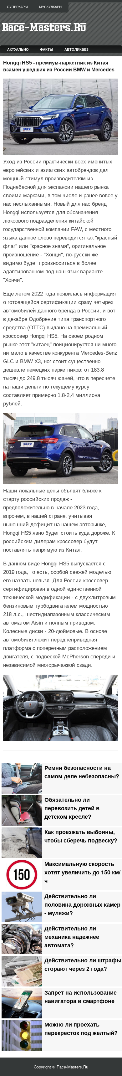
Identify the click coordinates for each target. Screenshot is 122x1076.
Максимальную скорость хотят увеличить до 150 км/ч (82, 872)
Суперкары (17, 7)
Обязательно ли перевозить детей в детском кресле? (71, 807)
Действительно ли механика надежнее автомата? (71, 936)
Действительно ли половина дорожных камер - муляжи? (82, 904)
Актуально (18, 49)
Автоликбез (76, 49)
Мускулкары (50, 7)
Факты (46, 49)
